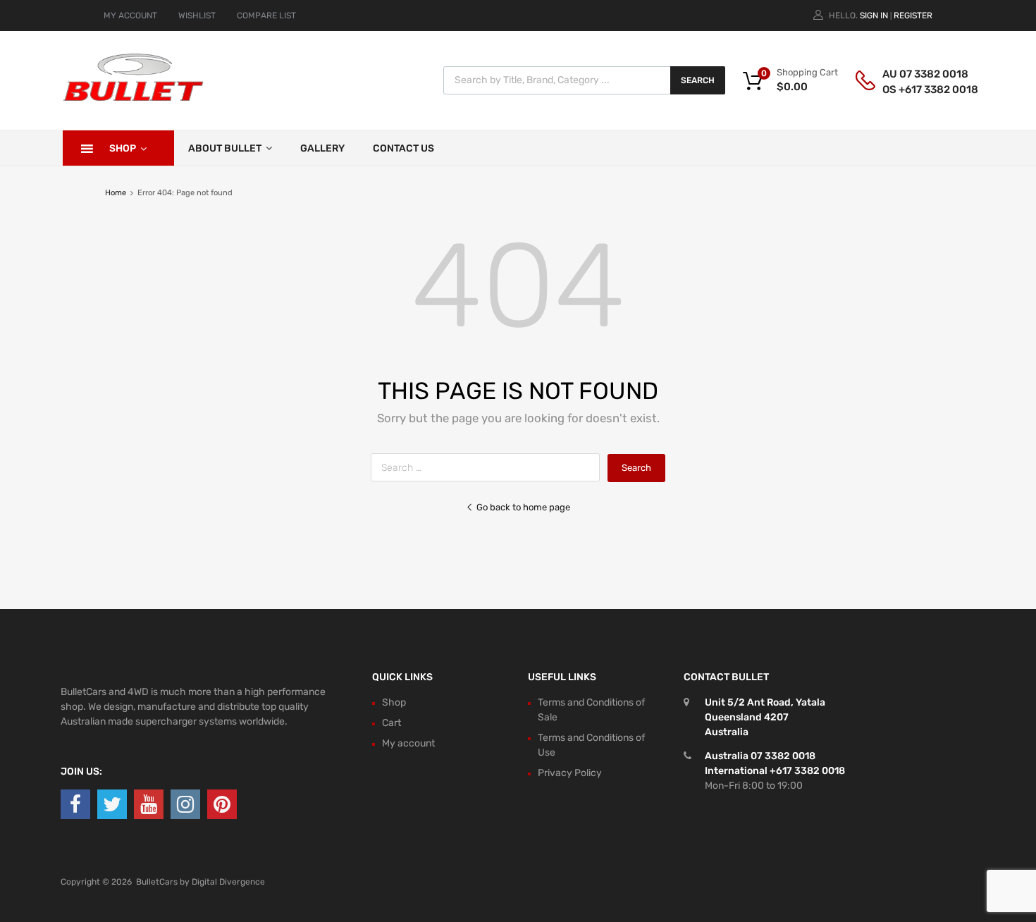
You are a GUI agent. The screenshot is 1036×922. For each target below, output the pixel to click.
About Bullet (224, 148)
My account (408, 743)
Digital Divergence (228, 882)
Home (115, 192)
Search (698, 80)
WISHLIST (197, 15)
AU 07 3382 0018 (916, 74)
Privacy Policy (570, 773)
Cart (391, 723)
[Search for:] (489, 468)
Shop (122, 148)
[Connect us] (75, 804)
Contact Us (403, 148)
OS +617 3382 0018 (916, 89)
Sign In (874, 15)
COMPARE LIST (266, 15)
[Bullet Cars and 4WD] (133, 98)
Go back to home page (523, 507)
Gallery (322, 148)
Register (913, 15)
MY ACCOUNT (130, 15)
